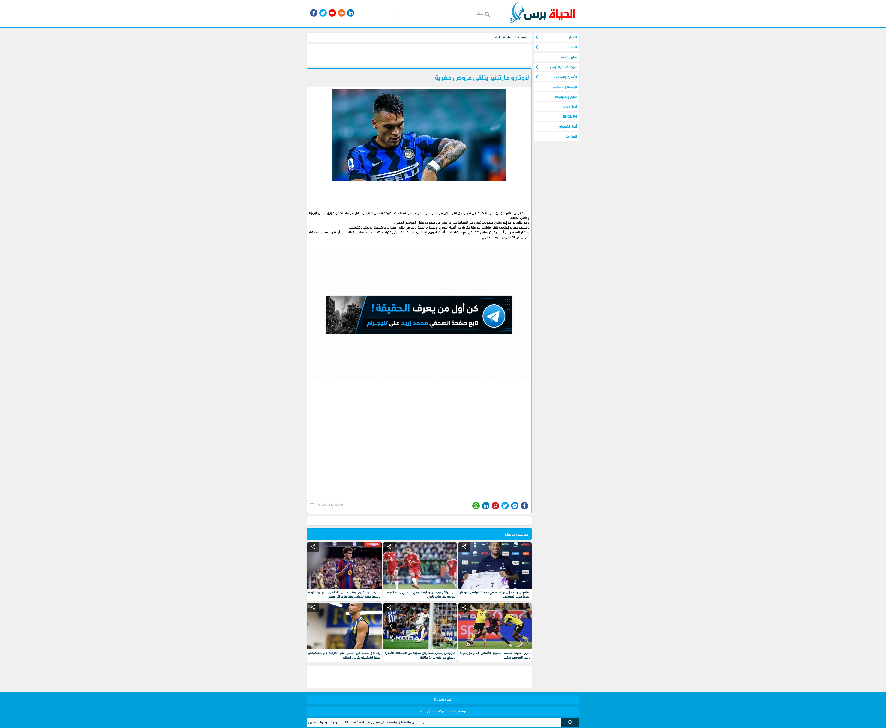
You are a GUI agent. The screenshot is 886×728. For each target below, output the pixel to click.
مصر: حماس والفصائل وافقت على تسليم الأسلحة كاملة (429, 722)
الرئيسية (523, 37)
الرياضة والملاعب (501, 37)
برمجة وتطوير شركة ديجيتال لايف (443, 711)
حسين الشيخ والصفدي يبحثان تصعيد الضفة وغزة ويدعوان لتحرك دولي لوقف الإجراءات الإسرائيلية (314, 722)
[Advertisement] (448, 54)
